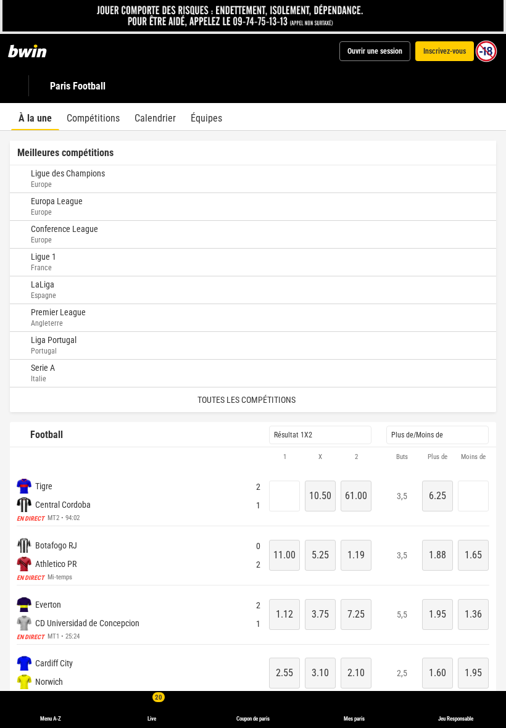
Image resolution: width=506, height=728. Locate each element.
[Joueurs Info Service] (253, 15)
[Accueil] (34, 51)
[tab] (35, 116)
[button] (253, 457)
